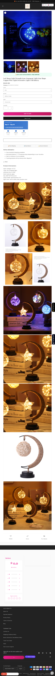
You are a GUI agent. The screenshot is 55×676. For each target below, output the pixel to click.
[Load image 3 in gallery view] (33, 67)
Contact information (31, 674)
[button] (2, 6)
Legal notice (39, 674)
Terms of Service (7, 620)
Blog (4, 623)
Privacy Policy (6, 617)
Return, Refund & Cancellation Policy (12, 637)
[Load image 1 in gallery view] (9, 67)
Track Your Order (7, 640)
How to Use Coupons (8, 646)
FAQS (4, 643)
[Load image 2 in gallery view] (21, 67)
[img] (9, 666)
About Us (5, 611)
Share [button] (6, 161)
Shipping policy (48, 673)
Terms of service (40, 673)
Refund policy (26, 673)
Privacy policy (33, 673)
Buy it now (27, 118)
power (4, 93)
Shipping (5, 85)
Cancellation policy (47, 674)
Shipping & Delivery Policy (9, 634)
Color (4, 87)
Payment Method (7, 614)
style (4, 99)
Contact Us (6, 631)
